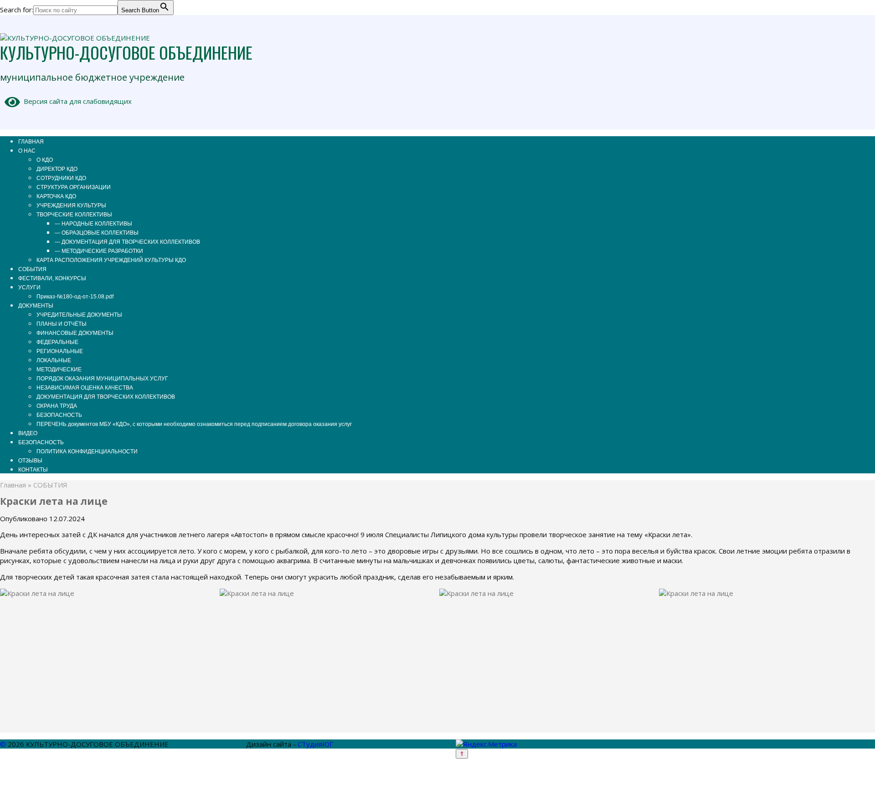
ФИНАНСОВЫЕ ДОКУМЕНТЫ (74, 333)
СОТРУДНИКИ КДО (61, 178)
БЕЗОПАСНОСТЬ (59, 415)
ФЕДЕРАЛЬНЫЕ (57, 342)
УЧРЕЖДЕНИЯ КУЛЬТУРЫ (71, 205)
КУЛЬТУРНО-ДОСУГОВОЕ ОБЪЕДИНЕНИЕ (126, 52)
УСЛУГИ (29, 287)
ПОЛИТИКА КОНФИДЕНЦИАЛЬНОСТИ (87, 451)
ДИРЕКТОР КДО (56, 169)
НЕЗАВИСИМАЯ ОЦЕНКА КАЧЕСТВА (84, 388)
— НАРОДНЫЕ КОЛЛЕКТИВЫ (93, 224)
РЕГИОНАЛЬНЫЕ (59, 351)
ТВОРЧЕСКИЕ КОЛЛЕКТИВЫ (74, 214)
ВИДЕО (27, 433)
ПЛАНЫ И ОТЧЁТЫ (61, 324)
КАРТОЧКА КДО (56, 196)
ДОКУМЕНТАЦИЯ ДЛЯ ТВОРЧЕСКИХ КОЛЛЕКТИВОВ (105, 397)
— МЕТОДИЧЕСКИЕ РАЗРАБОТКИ (99, 251)
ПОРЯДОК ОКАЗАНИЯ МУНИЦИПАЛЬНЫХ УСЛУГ (102, 378)
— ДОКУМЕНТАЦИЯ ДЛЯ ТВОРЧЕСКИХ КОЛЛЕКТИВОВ (127, 242)
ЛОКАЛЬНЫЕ (53, 360)
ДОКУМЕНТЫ (35, 306)
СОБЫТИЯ (32, 269)
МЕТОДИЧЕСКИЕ (59, 369)
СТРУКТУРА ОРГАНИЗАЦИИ (73, 187)
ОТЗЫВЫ (30, 460)
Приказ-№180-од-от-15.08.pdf (74, 296)
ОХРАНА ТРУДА (56, 406)
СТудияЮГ (315, 744)
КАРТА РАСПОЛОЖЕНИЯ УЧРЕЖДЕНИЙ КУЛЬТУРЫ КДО (111, 260)
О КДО (44, 160)
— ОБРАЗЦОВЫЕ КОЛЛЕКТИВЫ (97, 233)
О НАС (27, 151)
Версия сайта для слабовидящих (76, 101)
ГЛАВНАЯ (31, 142)
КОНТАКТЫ (33, 470)
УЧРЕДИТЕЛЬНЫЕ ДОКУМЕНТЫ (79, 315)
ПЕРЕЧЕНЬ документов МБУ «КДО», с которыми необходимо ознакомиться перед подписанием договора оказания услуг (194, 424)
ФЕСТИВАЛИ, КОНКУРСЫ (52, 278)
